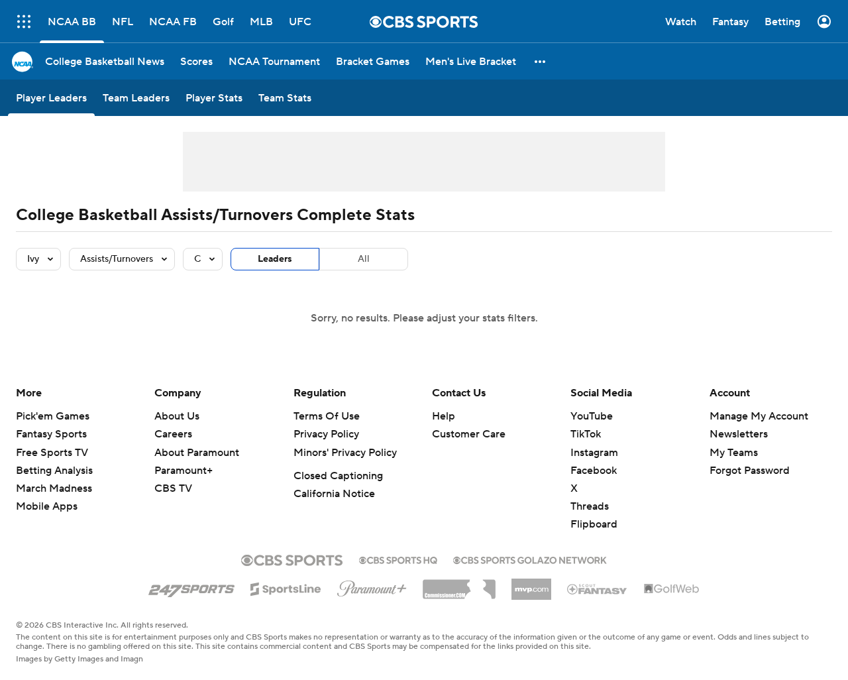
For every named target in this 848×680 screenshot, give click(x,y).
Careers (173, 434)
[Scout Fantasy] (597, 588)
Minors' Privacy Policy (345, 452)
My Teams (734, 452)
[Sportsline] (285, 587)
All (364, 259)
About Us (176, 416)
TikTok (585, 434)
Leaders (275, 259)
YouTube (591, 416)
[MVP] (531, 584)
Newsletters (739, 434)
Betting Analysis (54, 470)
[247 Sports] (191, 586)
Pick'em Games (52, 416)
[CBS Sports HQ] (398, 558)
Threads (589, 506)
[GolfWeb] (672, 589)
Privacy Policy (326, 434)
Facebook (593, 470)
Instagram (594, 452)
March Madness (54, 488)
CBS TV (173, 488)
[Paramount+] (372, 586)
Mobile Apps (47, 506)
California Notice (334, 493)
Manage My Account (759, 416)
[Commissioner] (459, 584)
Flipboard (593, 524)
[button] (540, 61)
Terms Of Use (326, 416)
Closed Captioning (338, 475)
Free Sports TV (52, 452)
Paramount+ (183, 470)
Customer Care (468, 434)
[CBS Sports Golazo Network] (530, 558)
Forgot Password (750, 470)
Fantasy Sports (51, 434)
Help (443, 416)
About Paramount (196, 452)
